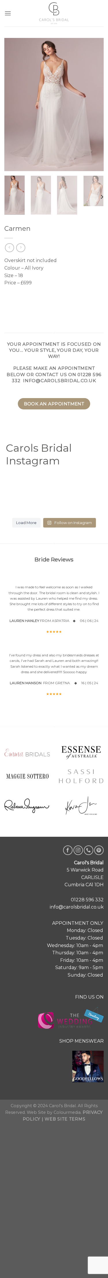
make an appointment (64, 368)
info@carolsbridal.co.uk (59, 380)
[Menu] (7, 13)
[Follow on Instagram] (78, 850)
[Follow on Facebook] (68, 850)
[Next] (102, 197)
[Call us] (88, 850)
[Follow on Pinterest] (99, 850)
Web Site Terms (65, 1119)
